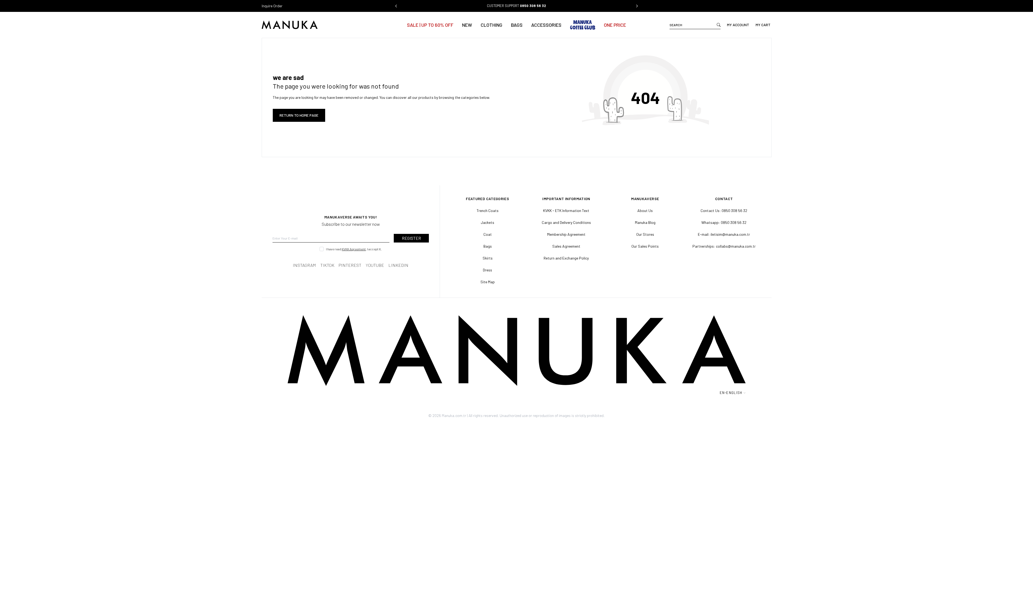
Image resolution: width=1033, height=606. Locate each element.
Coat (487, 234)
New (467, 25)
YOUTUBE (375, 265)
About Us (645, 210)
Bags (517, 25)
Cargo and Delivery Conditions (566, 222)
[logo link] (313, 25)
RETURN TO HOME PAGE (299, 115)
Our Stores (645, 234)
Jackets (487, 222)
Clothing (491, 25)
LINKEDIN (398, 265)
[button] (396, 6)
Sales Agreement (566, 246)
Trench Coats (488, 210)
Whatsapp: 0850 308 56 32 (723, 222)
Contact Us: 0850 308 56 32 (724, 210)
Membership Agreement (566, 234)
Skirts (488, 258)
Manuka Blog (645, 222)
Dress (487, 270)
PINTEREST (350, 265)
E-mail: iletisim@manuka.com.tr (724, 234)
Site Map (487, 282)
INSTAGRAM (304, 265)
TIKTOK (327, 265)
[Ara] (719, 25)
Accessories (546, 25)
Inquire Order (272, 6)
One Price (615, 25)
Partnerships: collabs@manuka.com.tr (724, 246)
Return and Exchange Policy (566, 258)
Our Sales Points (645, 246)
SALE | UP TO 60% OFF (430, 25)
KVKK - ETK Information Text (566, 210)
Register (411, 238)
